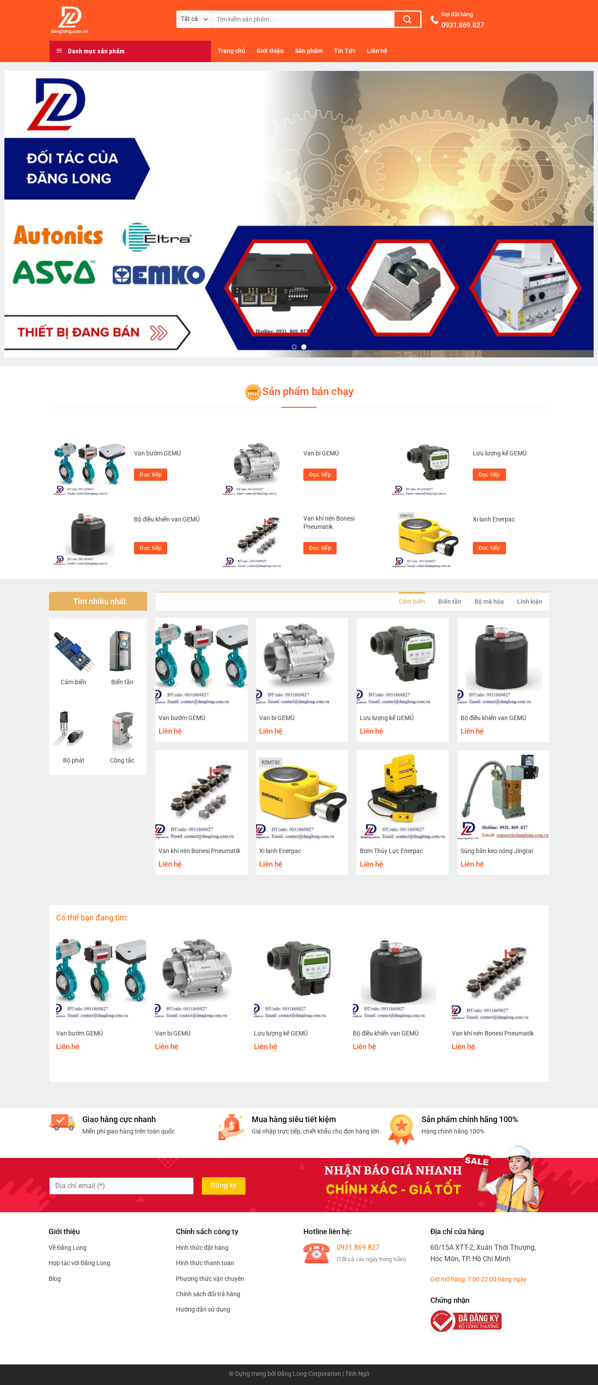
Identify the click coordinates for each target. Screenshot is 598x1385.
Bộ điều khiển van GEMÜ (167, 519)
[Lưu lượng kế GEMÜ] (428, 469)
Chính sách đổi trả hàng (208, 1294)
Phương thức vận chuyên (210, 1278)
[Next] (571, 214)
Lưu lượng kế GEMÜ (500, 453)
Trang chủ (231, 51)
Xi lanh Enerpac (494, 519)
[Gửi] (407, 19)
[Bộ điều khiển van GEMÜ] (89, 539)
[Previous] (27, 214)
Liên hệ (377, 51)
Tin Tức (344, 51)
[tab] (412, 601)
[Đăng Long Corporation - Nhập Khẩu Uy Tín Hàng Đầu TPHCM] (106, 20)
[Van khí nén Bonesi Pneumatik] (258, 538)
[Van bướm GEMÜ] (89, 469)
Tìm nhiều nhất (99, 601)
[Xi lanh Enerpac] (428, 538)
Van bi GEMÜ (321, 453)
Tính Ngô (357, 1374)
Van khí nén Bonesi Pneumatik (329, 523)
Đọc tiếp (151, 474)
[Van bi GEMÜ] (258, 469)
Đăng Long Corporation (309, 1374)
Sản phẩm (309, 51)
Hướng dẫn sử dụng (203, 1309)
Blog (55, 1278)
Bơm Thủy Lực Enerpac (391, 851)
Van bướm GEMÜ (157, 453)
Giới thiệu (270, 51)
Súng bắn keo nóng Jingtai (497, 851)
